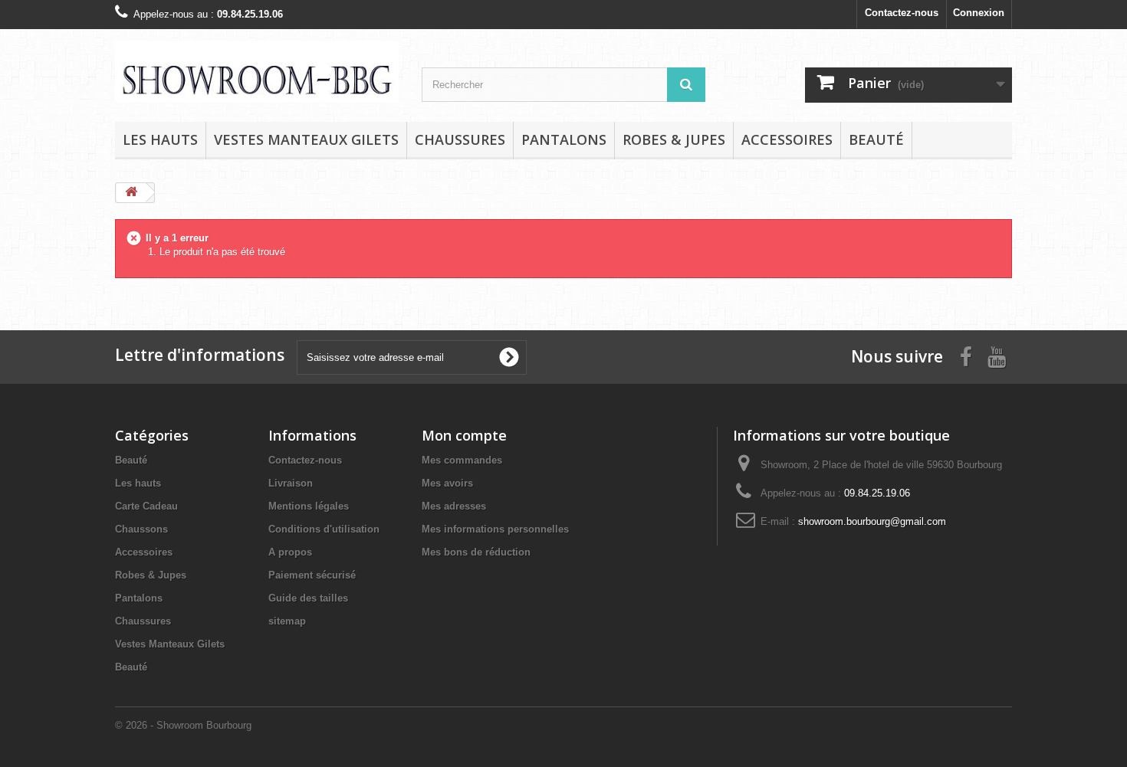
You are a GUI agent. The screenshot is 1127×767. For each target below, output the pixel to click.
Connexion (978, 12)
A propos (290, 552)
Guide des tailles (308, 598)
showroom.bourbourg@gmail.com (872, 521)
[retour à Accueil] (131, 192)
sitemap (287, 621)
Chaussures (460, 139)
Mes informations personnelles (495, 529)
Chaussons (141, 529)
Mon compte (464, 435)
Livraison (290, 483)
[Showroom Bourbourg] (257, 71)
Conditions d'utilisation (324, 529)
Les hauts (160, 139)
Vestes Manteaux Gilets (306, 139)
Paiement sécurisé (312, 575)
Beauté (876, 139)
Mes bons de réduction (476, 552)
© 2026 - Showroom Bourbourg (183, 725)
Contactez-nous (901, 12)
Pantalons (563, 139)
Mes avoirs (447, 483)
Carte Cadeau (146, 506)
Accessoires (787, 139)
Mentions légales (308, 506)
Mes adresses (454, 506)
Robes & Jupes (674, 139)
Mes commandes (462, 460)
